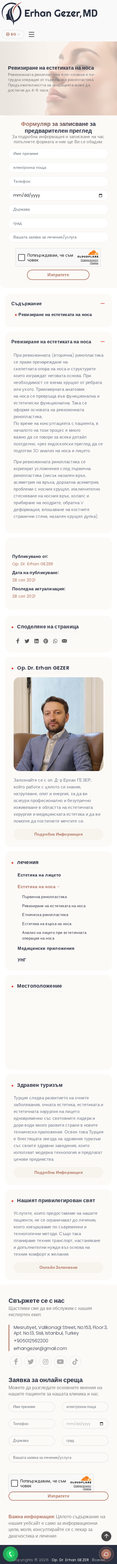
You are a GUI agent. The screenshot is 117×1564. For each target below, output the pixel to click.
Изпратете (58, 275)
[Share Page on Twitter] (27, 640)
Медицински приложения (46, 948)
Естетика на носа (37, 887)
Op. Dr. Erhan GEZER (32, 564)
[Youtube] (60, 1361)
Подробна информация (58, 834)
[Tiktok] (75, 1361)
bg (13, 34)
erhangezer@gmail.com (40, 1348)
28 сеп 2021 (23, 580)
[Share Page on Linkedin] (36, 640)
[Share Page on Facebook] (18, 640)
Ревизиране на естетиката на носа (55, 314)
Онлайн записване (58, 1267)
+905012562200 (31, 1340)
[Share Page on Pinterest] (46, 640)
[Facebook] (16, 1361)
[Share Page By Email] (64, 640)
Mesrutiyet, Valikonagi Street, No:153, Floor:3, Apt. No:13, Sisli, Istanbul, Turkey (61, 1330)
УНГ (22, 960)
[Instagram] (45, 1361)
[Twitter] (30, 1361)
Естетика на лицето (39, 875)
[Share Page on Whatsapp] (55, 640)
